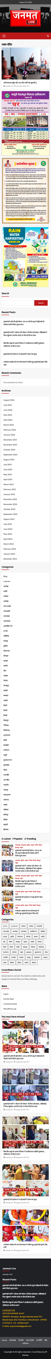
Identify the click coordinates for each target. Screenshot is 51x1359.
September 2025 (10, 454)
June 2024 (7, 529)
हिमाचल (5, 829)
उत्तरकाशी (6, 611)
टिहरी (5, 705)
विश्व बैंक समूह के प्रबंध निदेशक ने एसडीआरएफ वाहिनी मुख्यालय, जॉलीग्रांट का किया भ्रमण (23, 344)
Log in (6, 994)
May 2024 (7, 534)
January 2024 (9, 554)
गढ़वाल (5, 675)
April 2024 (7, 539)
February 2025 (9, 489)
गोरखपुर (6, 685)
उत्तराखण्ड (6, 621)
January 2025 (9, 494)
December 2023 (10, 559)
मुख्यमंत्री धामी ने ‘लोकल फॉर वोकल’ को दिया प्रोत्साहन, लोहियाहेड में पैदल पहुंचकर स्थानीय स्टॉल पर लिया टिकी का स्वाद (25, 333)
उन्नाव (5, 631)
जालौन (5, 700)
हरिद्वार (5, 819)
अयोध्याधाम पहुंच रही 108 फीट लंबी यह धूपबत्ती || (20, 82)
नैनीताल (6, 725)
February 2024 (9, 549)
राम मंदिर (6, 780)
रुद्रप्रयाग (7, 795)
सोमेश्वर (6, 809)
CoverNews (37, 1352)
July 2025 (7, 464)
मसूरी (5, 755)
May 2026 (7, 415)
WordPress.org (9, 1009)
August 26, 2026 (21, 1157)
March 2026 (8, 425)
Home (4, 1340)
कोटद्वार (5, 656)
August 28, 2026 (21, 1062)
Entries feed (8, 999)
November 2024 (10, 504)
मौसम (5, 770)
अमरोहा (5, 586)
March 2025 (8, 484)
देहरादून (6, 720)
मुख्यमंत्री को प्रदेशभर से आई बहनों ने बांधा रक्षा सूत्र (20, 354)
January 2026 (9, 435)
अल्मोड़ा (5, 601)
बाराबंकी (6, 745)
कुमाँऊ (5, 646)
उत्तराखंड (6, 616)
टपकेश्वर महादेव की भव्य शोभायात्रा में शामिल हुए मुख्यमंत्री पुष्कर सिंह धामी (25, 363)
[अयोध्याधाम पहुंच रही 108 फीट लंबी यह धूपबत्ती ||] (26, 64)
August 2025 (8, 459)
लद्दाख (5, 804)
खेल (4, 670)
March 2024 (8, 544)
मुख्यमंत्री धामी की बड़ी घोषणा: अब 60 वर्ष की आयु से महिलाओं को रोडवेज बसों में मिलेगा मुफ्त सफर (23, 323)
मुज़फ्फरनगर (7, 760)
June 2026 (7, 410)
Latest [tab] (7, 839)
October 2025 (9, 449)
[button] (4, 36)
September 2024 (10, 514)
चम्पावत (5, 695)
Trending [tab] (31, 839)
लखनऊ (6, 799)
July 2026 (7, 405)
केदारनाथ (6, 651)
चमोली (5, 690)
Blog (5, 576)
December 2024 (10, 499)
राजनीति (6, 775)
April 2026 (7, 420)
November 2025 (10, 445)
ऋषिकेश (6, 636)
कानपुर (5, 641)
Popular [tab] (18, 839)
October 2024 (9, 509)
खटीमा (5, 665)
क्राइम (5, 661)
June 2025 (7, 469)
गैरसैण (5, 680)
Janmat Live (9, 86)
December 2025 (10, 440)
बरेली (5, 740)
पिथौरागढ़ (6, 730)
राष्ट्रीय (6, 785)
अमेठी (5, 591)
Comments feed (10, 1004)
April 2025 (7, 479)
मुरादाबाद (6, 765)
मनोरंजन (6, 750)
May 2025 (7, 474)
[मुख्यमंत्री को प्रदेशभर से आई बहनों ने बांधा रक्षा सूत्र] (7, 895)
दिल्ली (5, 710)
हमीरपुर (5, 814)
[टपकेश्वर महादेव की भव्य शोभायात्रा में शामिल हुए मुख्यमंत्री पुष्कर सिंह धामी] (7, 909)
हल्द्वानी (5, 824)
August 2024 (8, 519)
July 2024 (7, 524)
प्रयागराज (6, 735)
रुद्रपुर (5, 790)
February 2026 (9, 430)
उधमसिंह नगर (8, 626)
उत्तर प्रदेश (7, 76)
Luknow (6, 581)
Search (5, 293)
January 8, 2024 (21, 86)
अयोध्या (5, 596)
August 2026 (8, 400)
